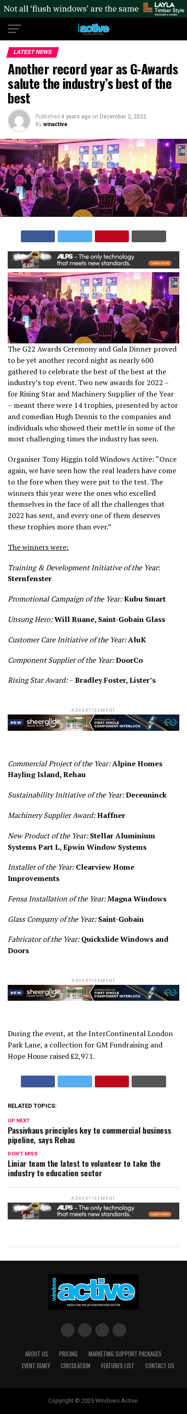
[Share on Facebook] (38, 236)
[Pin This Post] (112, 236)
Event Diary (36, 1365)
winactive (55, 124)
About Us (36, 1354)
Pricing (68, 1354)
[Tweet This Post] (75, 236)
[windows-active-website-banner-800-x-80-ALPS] (93, 266)
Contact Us (159, 1365)
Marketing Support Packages (125, 1354)
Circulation (75, 1365)
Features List (117, 1365)
